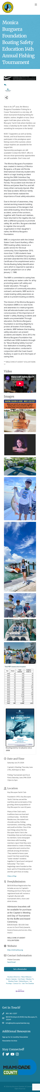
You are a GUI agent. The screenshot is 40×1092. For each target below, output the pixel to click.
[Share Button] (6, 97)
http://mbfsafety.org (15, 950)
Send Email (11, 962)
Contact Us (17, 983)
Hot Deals (21, 979)
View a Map (11, 876)
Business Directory (14, 977)
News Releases (26, 977)
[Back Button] (5, 84)
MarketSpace (23, 981)
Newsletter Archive (9, 1041)
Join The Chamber (28, 983)
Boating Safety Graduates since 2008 (19, 749)
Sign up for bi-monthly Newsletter (15, 1037)
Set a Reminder (20, 969)
